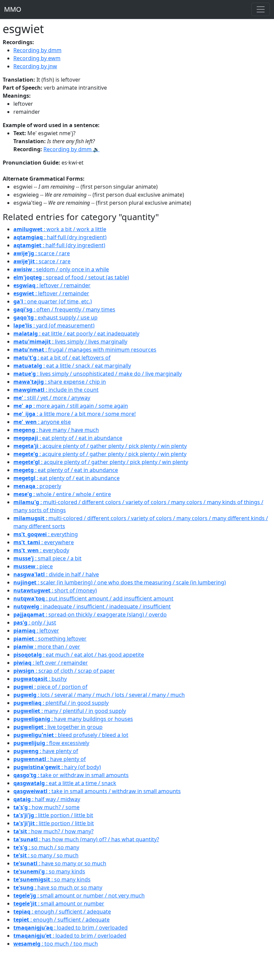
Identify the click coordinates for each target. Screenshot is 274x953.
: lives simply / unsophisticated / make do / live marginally (97, 373)
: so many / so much (46, 855)
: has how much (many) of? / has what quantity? (86, 839)
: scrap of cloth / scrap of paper (64, 670)
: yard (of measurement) (54, 325)
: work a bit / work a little (59, 229)
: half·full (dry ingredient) (60, 237)
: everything (45, 534)
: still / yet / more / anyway (51, 397)
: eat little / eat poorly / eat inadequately (76, 333)
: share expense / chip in (59, 381)
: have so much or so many (57, 887)
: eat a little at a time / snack (64, 783)
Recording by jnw (35, 66)
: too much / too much (55, 943)
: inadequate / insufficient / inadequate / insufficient (92, 606)
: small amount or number (58, 903)
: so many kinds (49, 871)
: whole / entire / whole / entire (62, 494)
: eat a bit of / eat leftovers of (62, 357)
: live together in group (58, 727)
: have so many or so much (59, 863)
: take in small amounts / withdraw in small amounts (97, 791)
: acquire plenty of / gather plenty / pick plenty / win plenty (100, 446)
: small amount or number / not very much (79, 895)
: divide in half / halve (56, 574)
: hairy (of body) (57, 767)
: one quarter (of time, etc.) (52, 301)
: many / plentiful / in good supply (69, 710)
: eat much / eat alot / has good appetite (78, 654)
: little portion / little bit (53, 815)
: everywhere (43, 542)
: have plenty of (45, 751)
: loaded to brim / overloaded (70, 927)
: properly (37, 486)
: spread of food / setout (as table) (71, 277)
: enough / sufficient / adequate (62, 911)
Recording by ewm (36, 58)
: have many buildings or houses (73, 719)
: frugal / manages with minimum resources (84, 349)
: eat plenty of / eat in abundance (67, 438)
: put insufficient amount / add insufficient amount (93, 598)
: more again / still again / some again (70, 405)
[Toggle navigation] (260, 9)
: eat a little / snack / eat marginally (72, 365)
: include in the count (56, 389)
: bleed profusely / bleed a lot (70, 735)
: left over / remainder (50, 662)
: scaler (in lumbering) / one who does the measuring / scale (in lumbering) (119, 582)
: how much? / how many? (53, 831)
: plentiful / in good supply (61, 702)
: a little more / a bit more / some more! (74, 413)
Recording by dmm (37, 50)
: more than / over (46, 646)
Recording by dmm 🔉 (71, 149)
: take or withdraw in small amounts (71, 775)
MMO (12, 9)
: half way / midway (46, 799)
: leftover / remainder (52, 285)
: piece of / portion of (50, 686)
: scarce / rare (41, 253)
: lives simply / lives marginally (70, 341)
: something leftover (50, 638)
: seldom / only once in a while (61, 269)
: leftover (36, 630)
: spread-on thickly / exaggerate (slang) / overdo (90, 614)
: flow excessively (51, 743)
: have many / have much (56, 430)
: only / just (34, 622)
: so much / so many (46, 847)
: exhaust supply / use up (55, 317)
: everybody (41, 550)
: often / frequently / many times (64, 309)
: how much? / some (46, 807)
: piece (33, 566)
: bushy (40, 678)
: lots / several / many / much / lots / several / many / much (99, 694)
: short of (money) (55, 590)
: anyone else (42, 421)
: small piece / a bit (47, 558)
